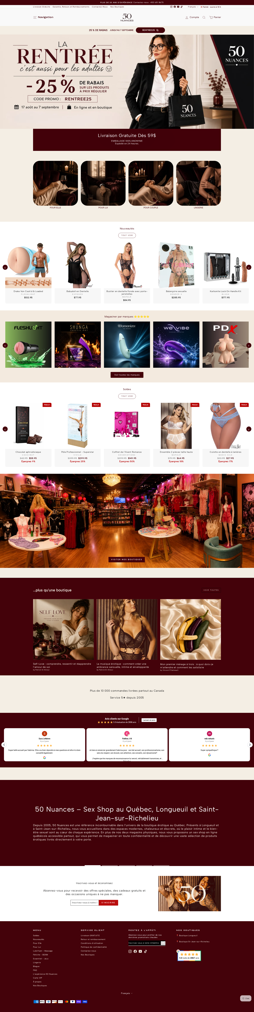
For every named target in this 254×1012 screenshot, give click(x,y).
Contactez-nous (88, 951)
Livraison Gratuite (41, 7)
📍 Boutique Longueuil (187, 935)
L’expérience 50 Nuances (45, 974)
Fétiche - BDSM (40, 955)
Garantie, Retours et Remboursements (71, 7)
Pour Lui (37, 947)
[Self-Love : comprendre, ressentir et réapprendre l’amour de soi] (63, 629)
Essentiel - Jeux (41, 959)
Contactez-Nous (100, 7)
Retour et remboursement (93, 939)
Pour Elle (37, 943)
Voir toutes (211, 590)
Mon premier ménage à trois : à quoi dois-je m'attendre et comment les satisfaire (186, 666)
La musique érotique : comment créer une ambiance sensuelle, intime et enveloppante (123, 665)
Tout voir (127, 235)
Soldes (36, 935)
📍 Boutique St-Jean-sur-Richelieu (193, 942)
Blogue (36, 966)
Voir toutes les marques (127, 375)
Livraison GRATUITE (90, 935)
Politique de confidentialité (94, 947)
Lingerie (37, 962)
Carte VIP (37, 978)
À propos (37, 982)
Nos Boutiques (117, 7)
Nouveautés (38, 939)
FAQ (35, 970)
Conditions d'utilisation (92, 943)
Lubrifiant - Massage (43, 951)
